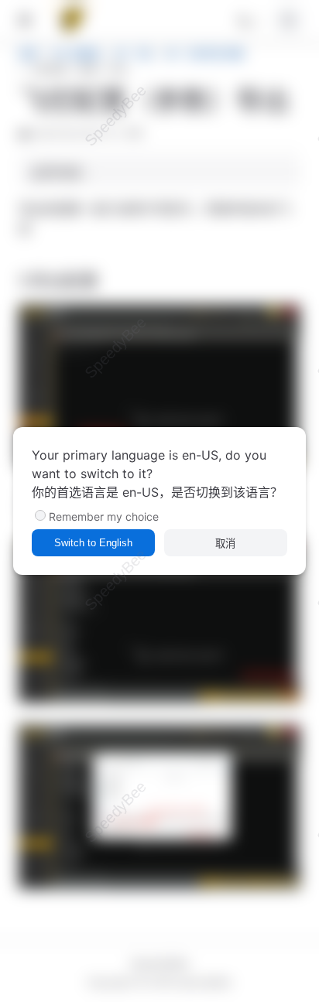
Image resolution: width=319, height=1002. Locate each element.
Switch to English (93, 543)
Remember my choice (104, 516)
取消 (225, 543)
